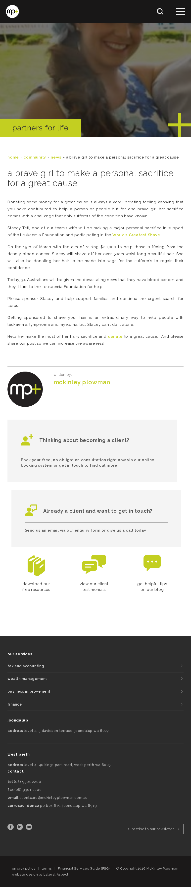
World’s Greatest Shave (136, 235)
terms (47, 868)
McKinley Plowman (81, 382)
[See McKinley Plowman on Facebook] (11, 828)
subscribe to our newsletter (151, 829)
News (56, 157)
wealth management (27, 679)
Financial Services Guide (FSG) (84, 868)
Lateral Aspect (56, 874)
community (35, 157)
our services (19, 654)
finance (14, 704)
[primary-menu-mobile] (180, 11)
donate (116, 336)
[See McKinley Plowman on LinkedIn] (20, 828)
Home (13, 157)
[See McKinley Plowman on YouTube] (29, 828)
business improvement (28, 691)
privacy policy (23, 868)
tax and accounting (25, 666)
